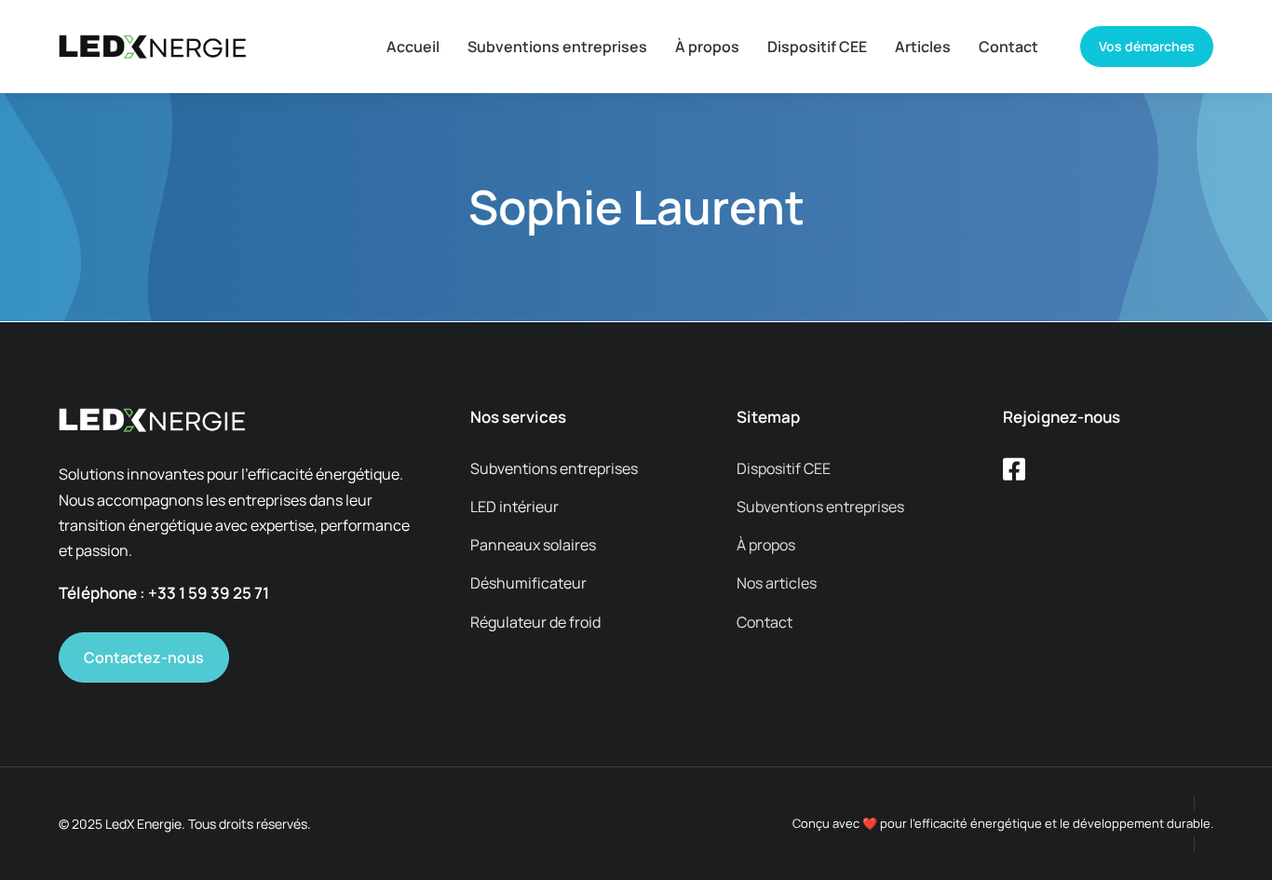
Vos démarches (1147, 46)
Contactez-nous (144, 657)
